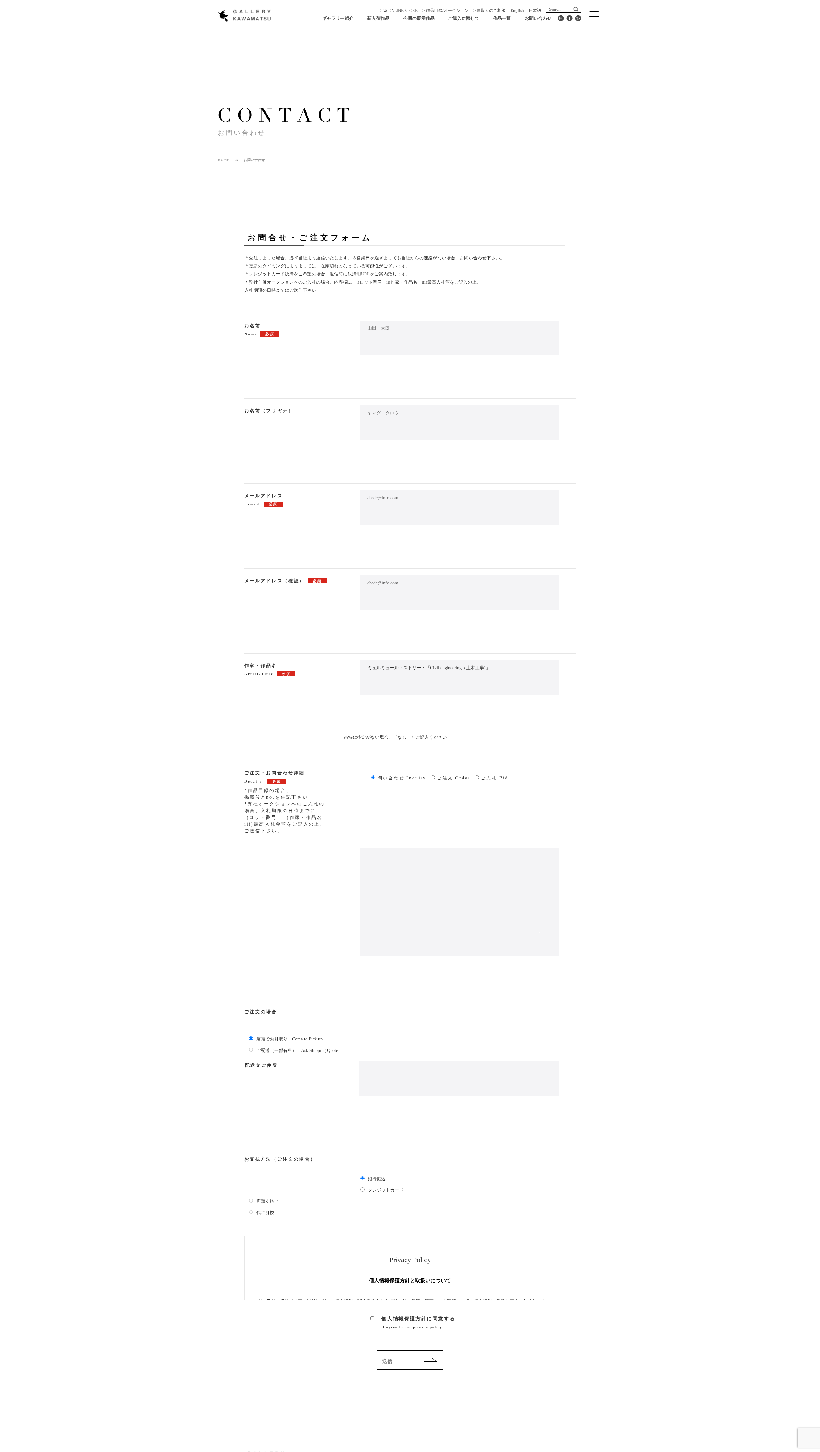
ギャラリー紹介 (338, 18)
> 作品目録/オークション (445, 10)
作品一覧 (502, 18)
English (517, 10)
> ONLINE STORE (399, 10)
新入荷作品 (378, 18)
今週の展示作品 (419, 18)
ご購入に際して (464, 18)
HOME (223, 160)
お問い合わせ (538, 18)
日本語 (535, 10)
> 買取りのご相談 (489, 10)
